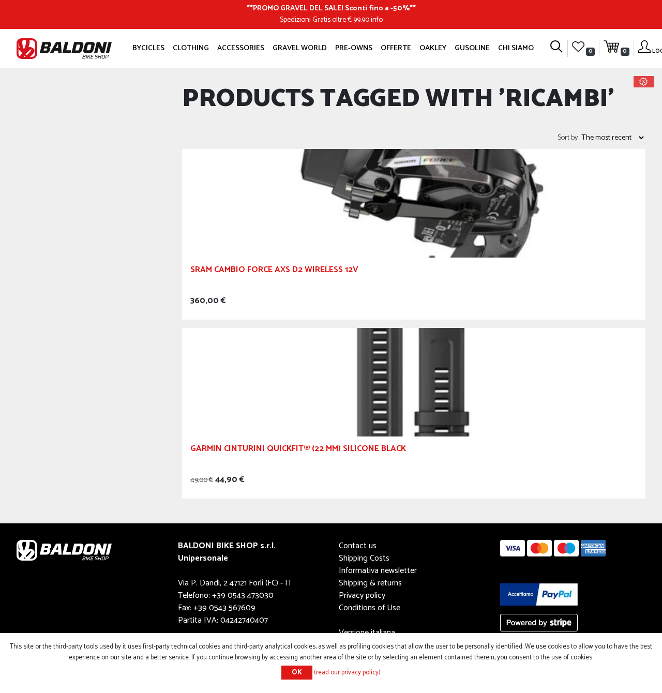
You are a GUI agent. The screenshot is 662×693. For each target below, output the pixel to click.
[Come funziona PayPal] (539, 594)
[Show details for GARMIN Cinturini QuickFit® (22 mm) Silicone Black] (413, 382)
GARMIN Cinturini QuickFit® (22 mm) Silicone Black (298, 450)
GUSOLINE (472, 48)
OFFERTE (396, 48)
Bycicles (148, 48)
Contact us (358, 546)
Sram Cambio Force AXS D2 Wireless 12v (274, 271)
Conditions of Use (369, 608)
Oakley (432, 48)
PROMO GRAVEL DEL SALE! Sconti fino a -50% (331, 8)
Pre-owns (353, 48)
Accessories (240, 48)
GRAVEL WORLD (300, 48)
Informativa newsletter (378, 571)
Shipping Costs (364, 558)
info (377, 19)
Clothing (191, 48)
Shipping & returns (370, 583)
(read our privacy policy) (347, 672)
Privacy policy (362, 595)
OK (297, 673)
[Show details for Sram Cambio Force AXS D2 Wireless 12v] (413, 203)
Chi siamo (516, 48)
